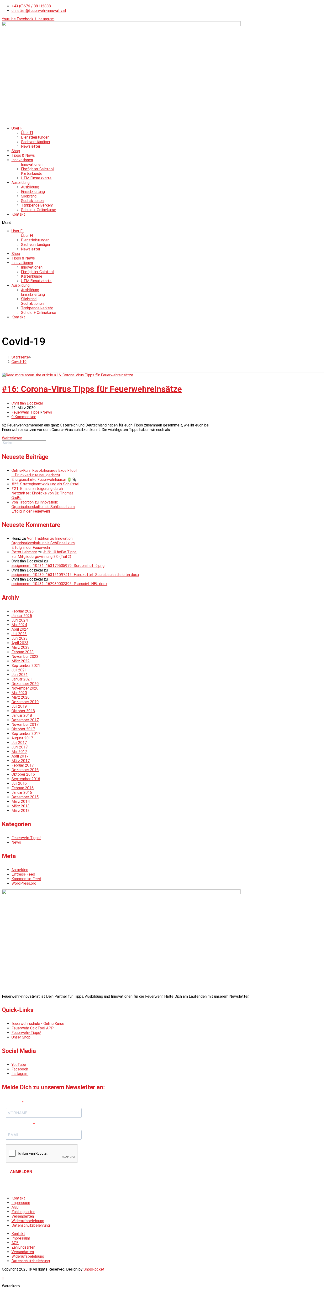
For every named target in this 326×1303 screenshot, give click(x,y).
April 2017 (19, 756)
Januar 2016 (21, 792)
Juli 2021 (19, 670)
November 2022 (24, 656)
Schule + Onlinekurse (38, 210)
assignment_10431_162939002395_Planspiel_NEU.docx (59, 583)
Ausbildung (20, 182)
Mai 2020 (19, 692)
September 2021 (25, 665)
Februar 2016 (22, 788)
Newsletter (30, 146)
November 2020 (24, 688)
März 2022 (20, 661)
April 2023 (19, 643)
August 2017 (22, 738)
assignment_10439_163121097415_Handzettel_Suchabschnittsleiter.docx (75, 574)
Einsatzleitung (33, 191)
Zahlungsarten (23, 1212)
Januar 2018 (21, 715)
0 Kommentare (23, 417)
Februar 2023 (22, 652)
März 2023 (20, 647)
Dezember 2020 (25, 683)
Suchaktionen (32, 200)
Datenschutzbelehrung (30, 1225)
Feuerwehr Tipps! (26, 412)
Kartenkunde (31, 173)
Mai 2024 (19, 625)
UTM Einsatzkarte (36, 178)
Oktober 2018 (23, 711)
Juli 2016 (19, 783)
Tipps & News (23, 155)
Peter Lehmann (24, 552)
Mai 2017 (19, 751)
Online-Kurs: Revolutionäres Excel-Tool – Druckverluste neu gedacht (44, 472)
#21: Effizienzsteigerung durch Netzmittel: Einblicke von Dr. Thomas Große (42, 493)
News (47, 412)
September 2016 (25, 779)
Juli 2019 (19, 706)
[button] (163, 222)
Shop (15, 151)
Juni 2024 (19, 620)
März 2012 (20, 810)
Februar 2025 (22, 611)
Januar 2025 (21, 615)
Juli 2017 (19, 742)
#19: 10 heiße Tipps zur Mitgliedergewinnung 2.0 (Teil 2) (44, 554)
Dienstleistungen (35, 137)
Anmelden (19, 869)
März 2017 (20, 760)
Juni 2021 (19, 674)
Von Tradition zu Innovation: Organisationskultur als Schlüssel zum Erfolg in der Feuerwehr (43, 507)
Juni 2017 (19, 747)
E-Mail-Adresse (19, 1124)
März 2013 (20, 806)
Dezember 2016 (25, 770)
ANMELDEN (21, 1172)
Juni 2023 (19, 638)
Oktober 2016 (23, 774)
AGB (15, 1207)
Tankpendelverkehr (37, 205)
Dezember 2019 (25, 702)
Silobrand (29, 196)
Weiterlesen (12, 438)
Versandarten (22, 1216)
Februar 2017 (22, 765)
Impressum (20, 1202)
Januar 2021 (21, 679)
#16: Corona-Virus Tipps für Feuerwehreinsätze (92, 389)
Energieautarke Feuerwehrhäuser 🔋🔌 (44, 479)
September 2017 (25, 733)
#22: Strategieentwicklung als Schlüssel (45, 484)
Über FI (17, 128)
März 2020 (20, 697)
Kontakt (18, 214)
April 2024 (19, 629)
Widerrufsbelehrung (27, 1221)
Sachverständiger (35, 142)
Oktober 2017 (23, 729)
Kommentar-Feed (26, 879)
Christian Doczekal (27, 403)
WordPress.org (23, 883)
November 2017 (24, 724)
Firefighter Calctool (37, 169)
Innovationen (22, 160)
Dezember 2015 (25, 797)
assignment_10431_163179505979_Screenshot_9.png (58, 565)
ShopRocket (94, 1269)
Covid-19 (18, 361)
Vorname (14, 1103)
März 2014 (20, 801)
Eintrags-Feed (23, 874)
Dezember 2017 (25, 720)
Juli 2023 (19, 634)
